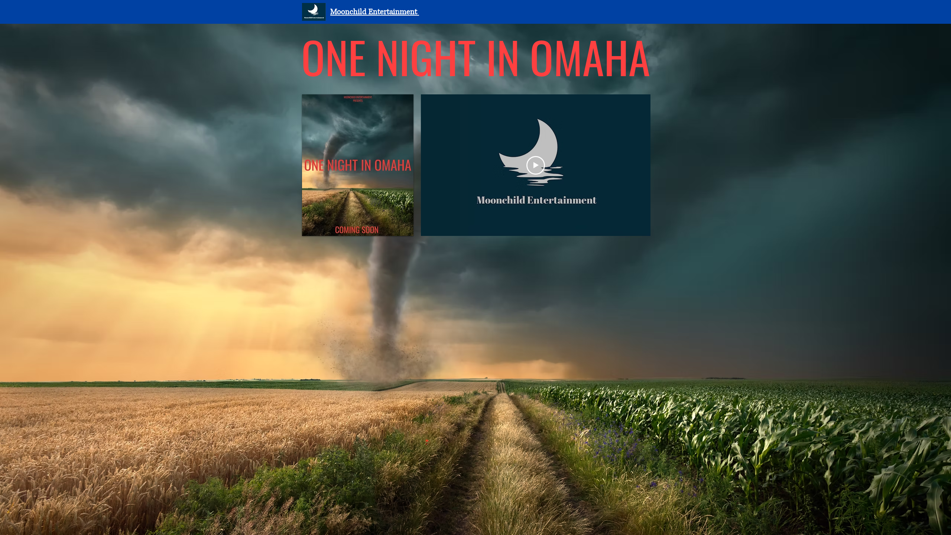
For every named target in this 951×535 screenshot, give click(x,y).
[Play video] (535, 165)
